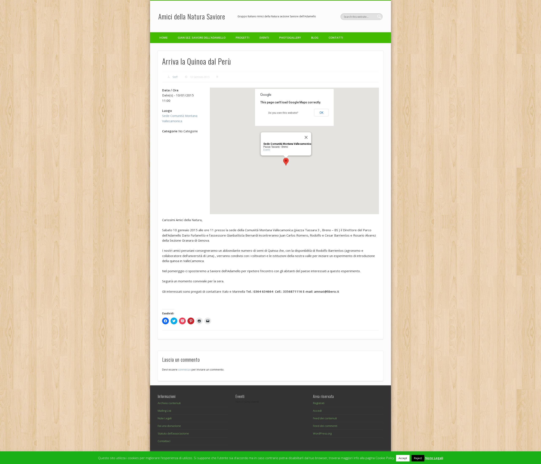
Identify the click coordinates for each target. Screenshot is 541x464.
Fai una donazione (169, 426)
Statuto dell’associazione (173, 433)
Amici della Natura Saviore (191, 16)
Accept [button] (403, 458)
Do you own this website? (283, 112)
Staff (175, 77)
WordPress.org (322, 433)
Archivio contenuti (169, 403)
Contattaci (164, 441)
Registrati (318, 403)
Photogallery (290, 37)
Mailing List (164, 411)
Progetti (242, 37)
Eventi (264, 37)
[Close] (306, 137)
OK (321, 112)
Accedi (317, 411)
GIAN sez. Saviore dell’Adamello (201, 37)
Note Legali (165, 418)
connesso (184, 369)
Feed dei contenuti (325, 418)
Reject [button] (418, 458)
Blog (314, 37)
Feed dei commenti (325, 426)
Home (163, 37)
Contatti (336, 37)
